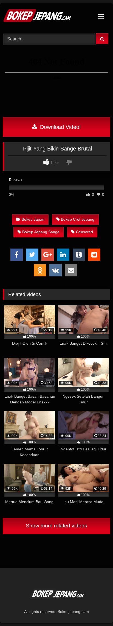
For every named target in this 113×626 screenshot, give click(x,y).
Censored (84, 232)
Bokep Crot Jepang (77, 219)
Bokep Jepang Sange (41, 232)
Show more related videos (56, 525)
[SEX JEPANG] (46, 17)
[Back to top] (96, 609)
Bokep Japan (33, 219)
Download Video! (59, 127)
